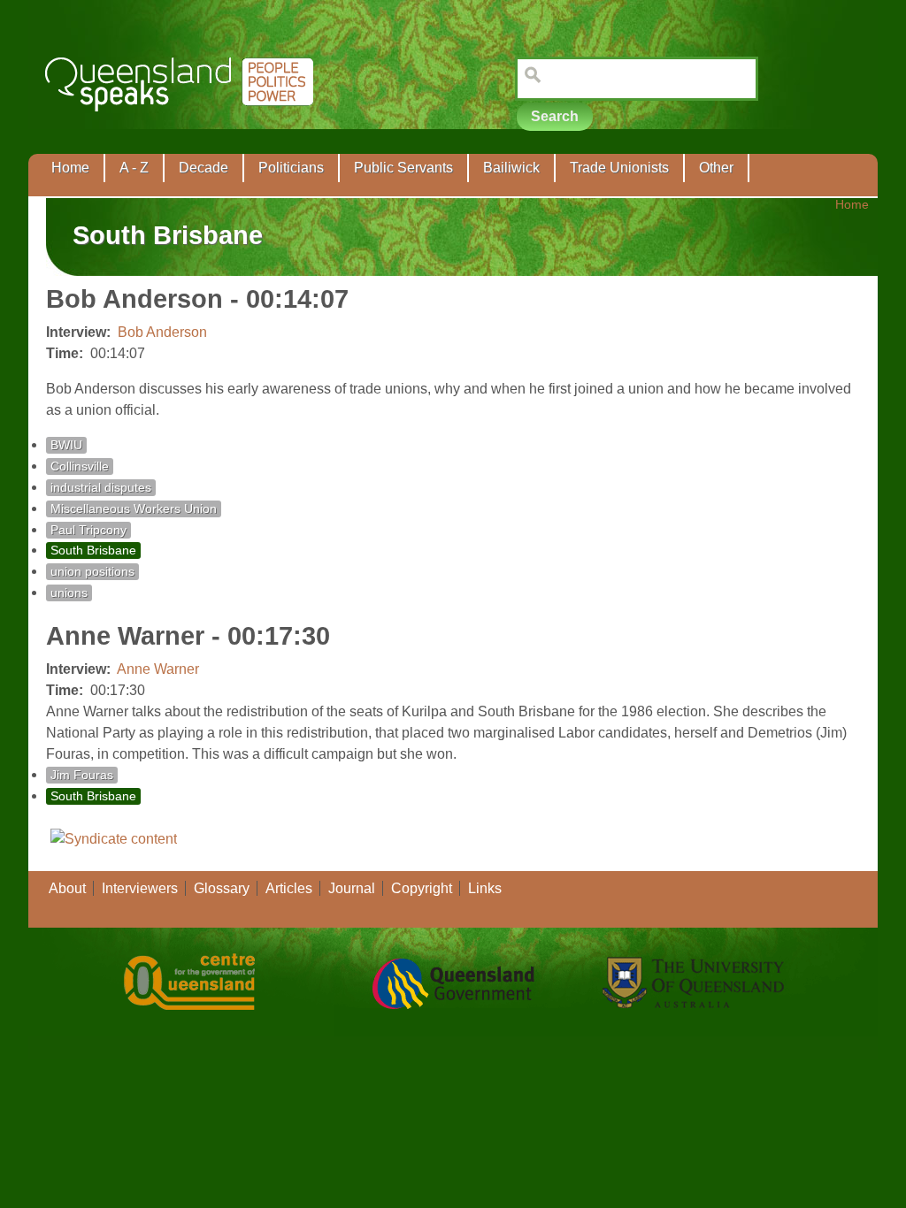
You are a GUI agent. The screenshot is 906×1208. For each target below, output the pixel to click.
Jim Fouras (81, 775)
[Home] (182, 124)
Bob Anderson (162, 332)
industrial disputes (100, 487)
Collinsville (79, 466)
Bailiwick (511, 167)
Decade (203, 167)
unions (69, 593)
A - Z (134, 167)
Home (70, 167)
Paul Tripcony (88, 530)
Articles (288, 888)
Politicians (291, 167)
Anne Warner (158, 669)
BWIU (66, 445)
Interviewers (140, 888)
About (67, 888)
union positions (92, 571)
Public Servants (403, 167)
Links (485, 888)
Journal (351, 888)
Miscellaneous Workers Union (133, 509)
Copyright (421, 888)
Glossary (222, 888)
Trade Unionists (619, 167)
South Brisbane (93, 550)
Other (716, 167)
